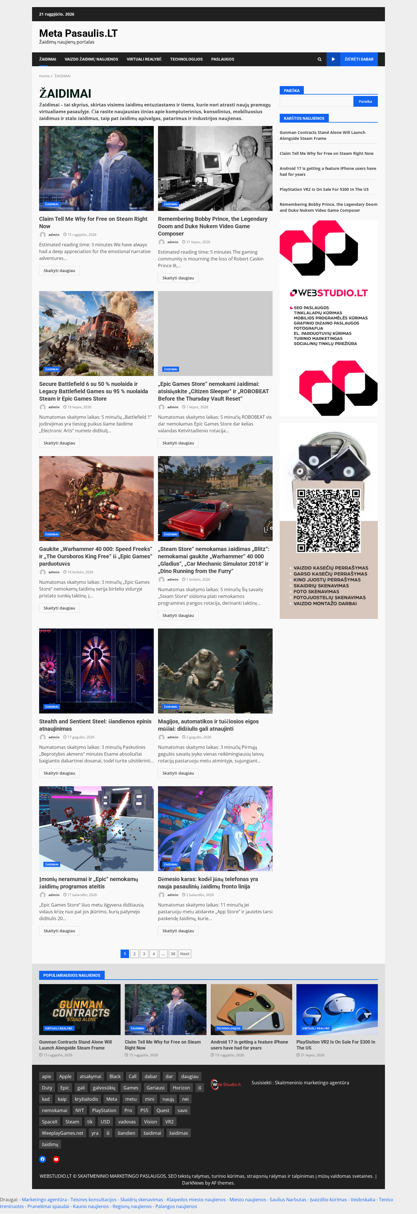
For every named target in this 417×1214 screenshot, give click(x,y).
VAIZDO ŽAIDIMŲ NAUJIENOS (91, 59)
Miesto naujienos (247, 1199)
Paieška (292, 90)
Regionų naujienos (132, 1206)
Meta (111, 1099)
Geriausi (156, 1088)
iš (199, 1088)
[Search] (319, 59)
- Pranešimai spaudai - (49, 1206)
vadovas (127, 1122)
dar (169, 1076)
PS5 (144, 1110)
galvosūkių (104, 1088)
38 (173, 953)
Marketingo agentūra (44, 1199)
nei (185, 1099)
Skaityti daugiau (59, 270)
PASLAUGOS (222, 59)
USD (105, 1122)
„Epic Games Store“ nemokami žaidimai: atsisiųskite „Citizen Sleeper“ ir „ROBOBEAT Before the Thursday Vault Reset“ (215, 333)
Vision (150, 1122)
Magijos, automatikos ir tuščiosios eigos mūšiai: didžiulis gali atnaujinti (215, 671)
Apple (65, 1076)
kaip (62, 1099)
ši (108, 1133)
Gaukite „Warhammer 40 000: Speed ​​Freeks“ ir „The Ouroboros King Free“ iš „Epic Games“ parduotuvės (96, 498)
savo (183, 1110)
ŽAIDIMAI (47, 59)
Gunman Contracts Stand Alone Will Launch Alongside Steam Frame (80, 1009)
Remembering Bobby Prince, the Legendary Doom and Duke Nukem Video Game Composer (215, 168)
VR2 (169, 1122)
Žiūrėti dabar (359, 59)
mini (149, 1099)
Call (132, 1076)
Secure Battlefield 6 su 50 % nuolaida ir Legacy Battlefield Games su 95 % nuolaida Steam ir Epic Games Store (96, 333)
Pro (128, 1110)
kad (46, 1099)
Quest (163, 1110)
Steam (72, 1122)
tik (89, 1122)
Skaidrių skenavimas (141, 1199)
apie (46, 1076)
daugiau (190, 1076)
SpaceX (49, 1122)
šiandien (126, 1133)
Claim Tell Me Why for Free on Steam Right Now (96, 168)
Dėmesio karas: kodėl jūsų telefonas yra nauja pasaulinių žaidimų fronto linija (215, 828)
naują (168, 1099)
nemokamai (54, 1110)
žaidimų (50, 1144)
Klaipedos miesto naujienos (196, 1199)
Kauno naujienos (91, 1206)
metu (131, 1099)
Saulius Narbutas (288, 1199)
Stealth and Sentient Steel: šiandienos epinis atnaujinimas (96, 671)
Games (130, 1088)
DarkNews (193, 1183)
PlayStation (104, 1110)
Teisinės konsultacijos (94, 1199)
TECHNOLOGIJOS (186, 59)
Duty (47, 1088)
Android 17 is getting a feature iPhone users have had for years (251, 1009)
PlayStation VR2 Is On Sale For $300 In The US (324, 189)
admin (54, 234)
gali (81, 1088)
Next (184, 953)
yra (95, 1133)
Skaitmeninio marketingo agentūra (312, 1083)
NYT (79, 1110)
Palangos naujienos (176, 1206)
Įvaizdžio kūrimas (328, 1199)
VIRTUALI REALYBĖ (144, 59)
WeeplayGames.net (62, 1133)
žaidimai (152, 1133)
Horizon (181, 1088)
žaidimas (178, 1133)
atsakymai (90, 1076)
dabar (151, 1076)
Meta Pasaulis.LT (78, 33)
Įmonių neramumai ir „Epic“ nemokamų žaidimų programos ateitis (96, 828)
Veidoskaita (363, 1199)
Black (115, 1076)
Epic (64, 1088)
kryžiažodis (86, 1099)
